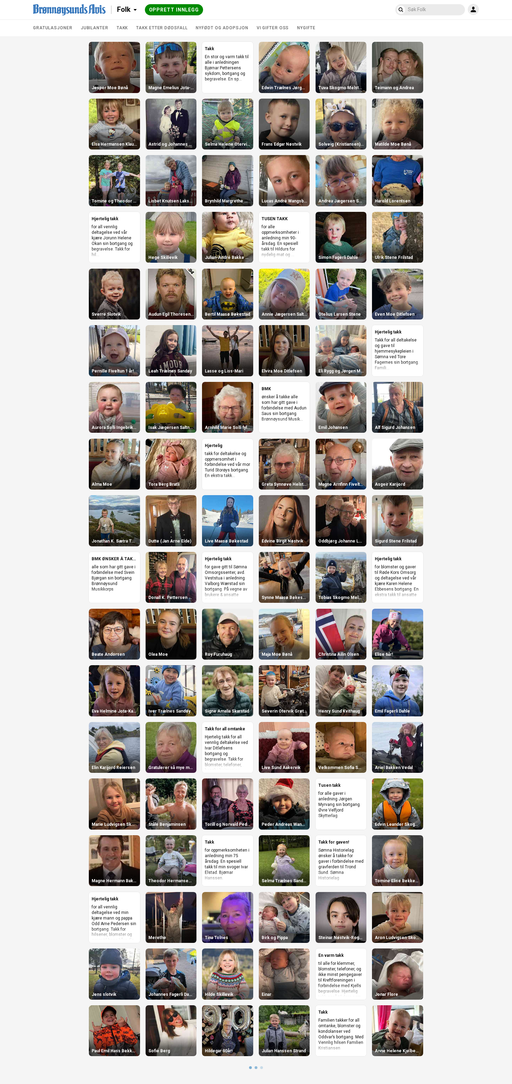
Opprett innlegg (174, 10)
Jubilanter (94, 27)
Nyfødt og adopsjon (222, 27)
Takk (122, 27)
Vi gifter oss (273, 27)
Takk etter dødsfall (161, 27)
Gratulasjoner (52, 27)
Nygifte (306, 27)
